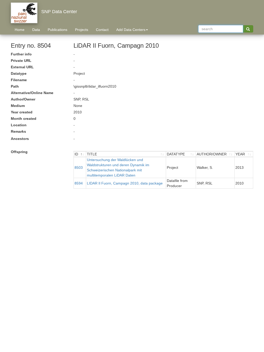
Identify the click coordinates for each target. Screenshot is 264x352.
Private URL (21, 60)
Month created (23, 118)
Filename (19, 80)
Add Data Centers (130, 30)
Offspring (19, 152)
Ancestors (20, 139)
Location (19, 125)
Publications (57, 30)
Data (36, 30)
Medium (18, 106)
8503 (79, 167)
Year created (21, 112)
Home (19, 30)
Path (15, 86)
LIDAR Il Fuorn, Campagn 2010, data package (125, 183)
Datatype (19, 73)
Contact (102, 30)
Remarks (18, 131)
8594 (79, 183)
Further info (21, 54)
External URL (22, 67)
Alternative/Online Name (32, 93)
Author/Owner (23, 99)
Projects (81, 30)
